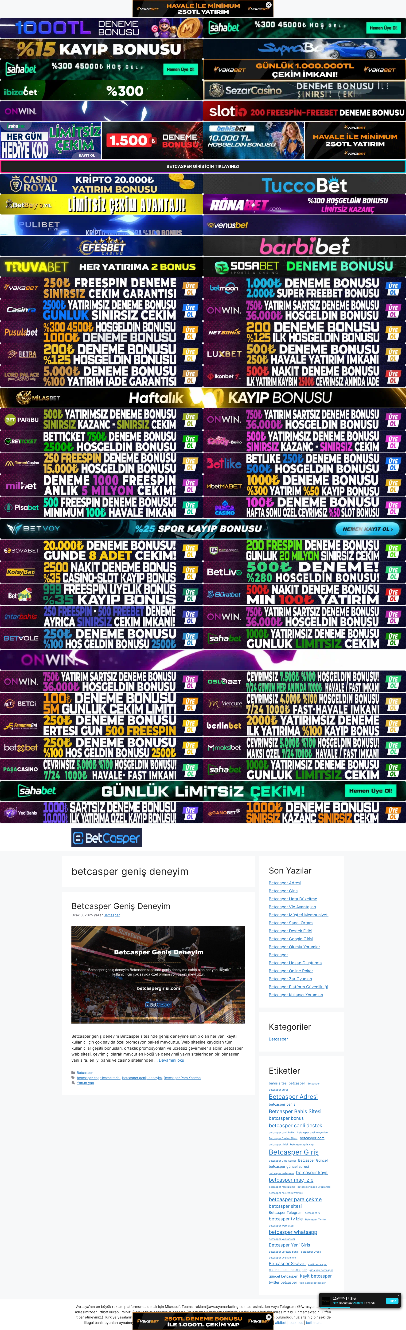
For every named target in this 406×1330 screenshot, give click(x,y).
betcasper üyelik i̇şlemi (283, 1257)
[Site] (101, 288)
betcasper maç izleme (282, 1186)
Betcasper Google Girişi (291, 939)
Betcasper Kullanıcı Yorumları (296, 995)
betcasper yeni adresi (282, 1239)
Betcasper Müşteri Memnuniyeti (298, 915)
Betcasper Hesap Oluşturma (295, 963)
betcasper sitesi (285, 1206)
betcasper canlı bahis (282, 1132)
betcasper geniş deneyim (142, 1078)
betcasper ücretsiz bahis (284, 1251)
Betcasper (85, 1073)
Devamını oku (171, 1060)
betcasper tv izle (286, 1218)
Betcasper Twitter (316, 1219)
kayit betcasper (316, 1275)
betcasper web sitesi (281, 1225)
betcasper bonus (286, 1118)
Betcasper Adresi (285, 883)
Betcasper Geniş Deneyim (120, 906)
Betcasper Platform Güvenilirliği (298, 987)
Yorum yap (85, 1083)
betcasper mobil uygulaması (314, 1186)
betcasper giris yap (302, 1144)
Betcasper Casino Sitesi (283, 1138)
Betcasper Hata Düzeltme (293, 899)
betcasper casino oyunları (312, 1132)
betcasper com (312, 1138)
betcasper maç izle (291, 1180)
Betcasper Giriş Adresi (282, 1160)
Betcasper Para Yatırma (182, 1078)
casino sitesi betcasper (288, 1269)
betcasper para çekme (295, 1199)
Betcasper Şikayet (287, 1263)
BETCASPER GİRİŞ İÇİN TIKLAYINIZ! (203, 166)
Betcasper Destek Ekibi (290, 931)
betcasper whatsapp (293, 1232)
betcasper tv (312, 1213)
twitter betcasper (283, 1282)
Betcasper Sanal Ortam (291, 923)
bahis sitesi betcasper (287, 1083)
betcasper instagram (281, 1173)
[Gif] (203, 398)
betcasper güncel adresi (289, 1166)
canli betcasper (317, 1264)
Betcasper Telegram (285, 1212)
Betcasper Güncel (313, 1160)
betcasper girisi (278, 1144)
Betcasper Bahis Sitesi (295, 1111)
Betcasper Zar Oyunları (290, 979)
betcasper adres (279, 1089)
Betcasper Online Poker (291, 971)
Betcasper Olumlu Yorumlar (294, 947)
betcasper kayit (312, 1172)
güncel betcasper (283, 1276)
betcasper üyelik (311, 1251)
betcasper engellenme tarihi (98, 1078)
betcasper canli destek (295, 1125)
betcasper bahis (282, 1104)
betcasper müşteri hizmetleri (286, 1193)
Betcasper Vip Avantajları (292, 907)
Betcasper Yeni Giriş (289, 1244)
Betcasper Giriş (283, 891)
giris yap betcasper (321, 1270)
